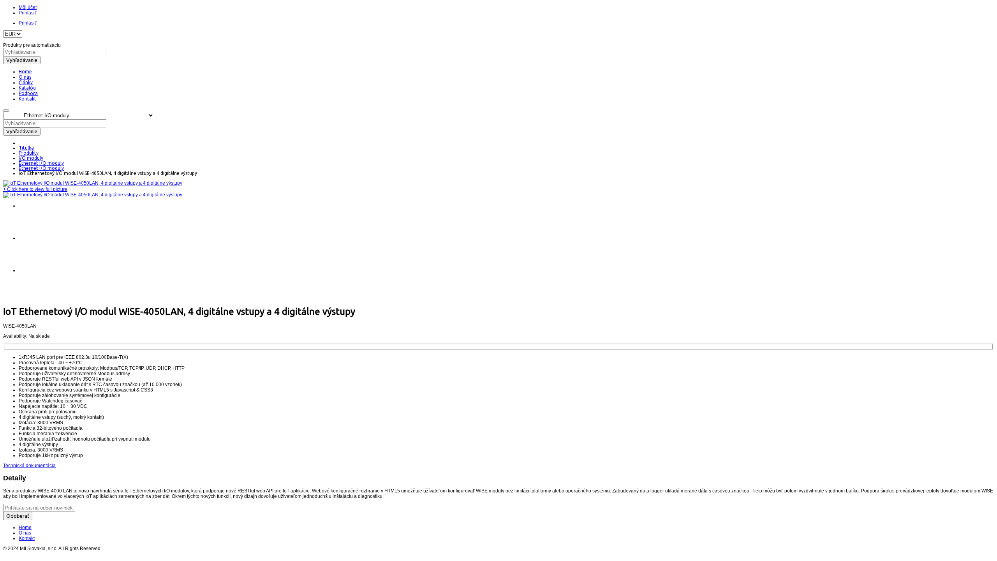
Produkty (29, 152)
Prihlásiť (28, 13)
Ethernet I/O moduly (41, 163)
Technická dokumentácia (29, 465)
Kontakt (27, 538)
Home (25, 527)
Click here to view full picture (35, 189)
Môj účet (28, 7)
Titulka (26, 147)
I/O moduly (31, 158)
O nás (25, 533)
